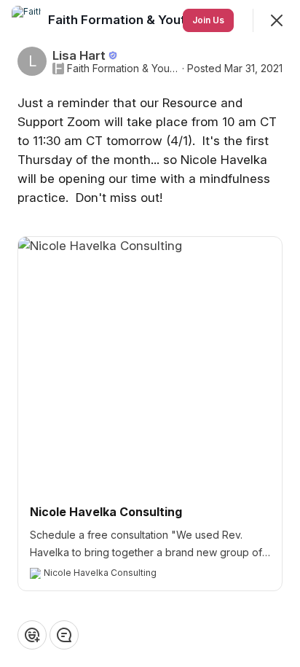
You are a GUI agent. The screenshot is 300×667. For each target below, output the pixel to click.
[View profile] (26, 20)
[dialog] (150, 333)
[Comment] (64, 635)
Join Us (208, 20)
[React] (32, 635)
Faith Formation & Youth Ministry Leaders (123, 68)
